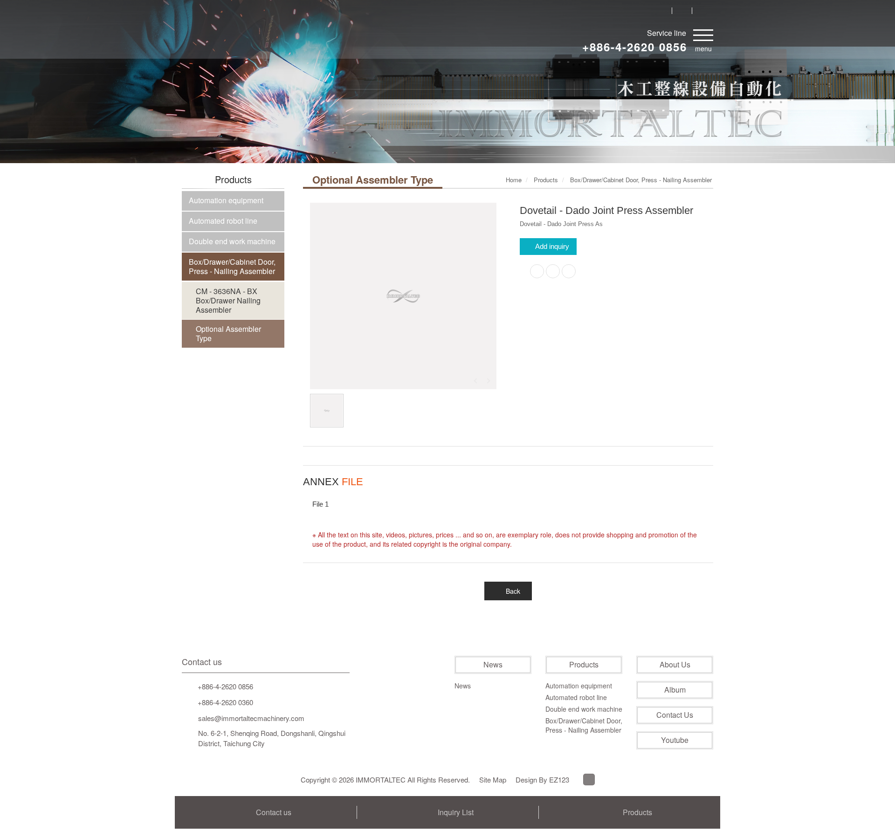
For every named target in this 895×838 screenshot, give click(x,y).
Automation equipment (226, 200)
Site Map (492, 779)
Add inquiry (552, 246)
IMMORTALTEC (224, 35)
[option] (403, 296)
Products (584, 664)
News (493, 664)
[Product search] (662, 10)
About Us (675, 664)
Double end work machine (232, 241)
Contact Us (674, 715)
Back (513, 591)
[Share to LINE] (553, 271)
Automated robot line (223, 220)
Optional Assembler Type (228, 333)
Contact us (202, 661)
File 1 (320, 504)
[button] (45, 111)
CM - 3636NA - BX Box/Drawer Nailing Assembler (228, 300)
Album (675, 690)
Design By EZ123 (542, 779)
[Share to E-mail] (569, 271)
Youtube (674, 740)
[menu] (703, 33)
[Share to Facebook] (537, 271)
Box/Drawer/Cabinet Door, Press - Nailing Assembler (232, 266)
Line (589, 779)
